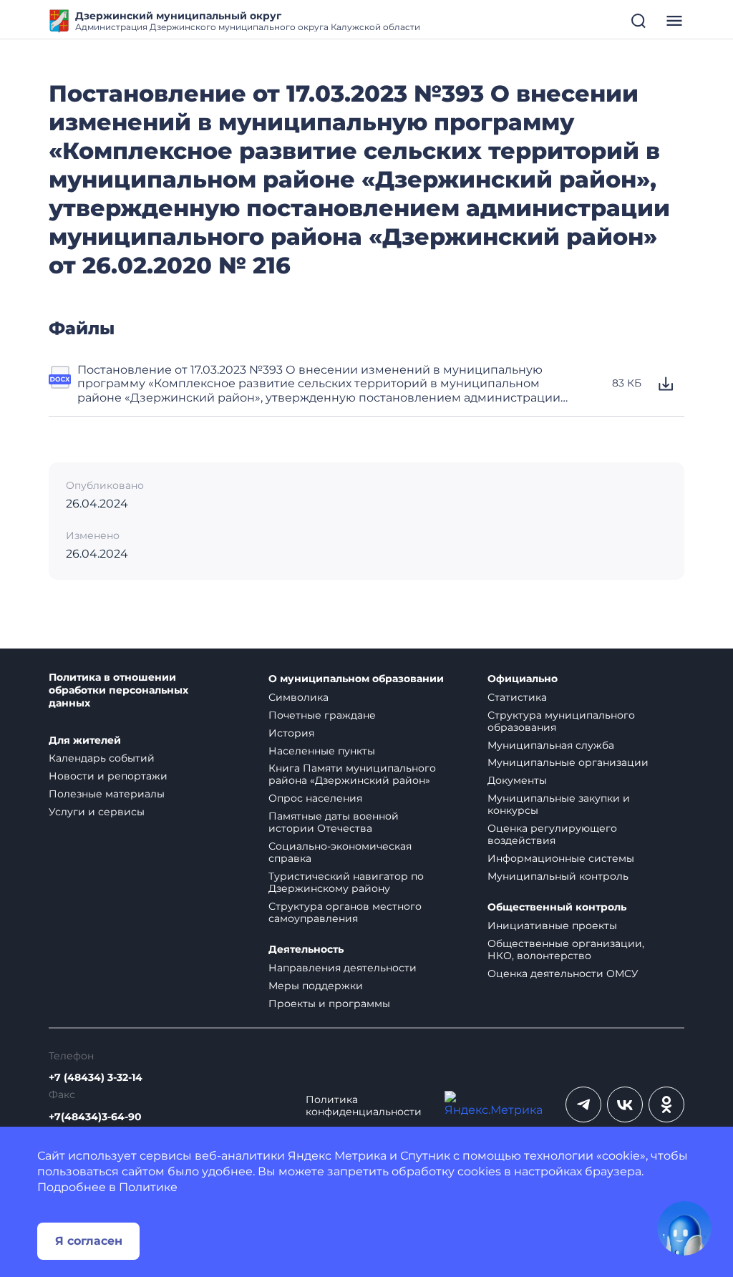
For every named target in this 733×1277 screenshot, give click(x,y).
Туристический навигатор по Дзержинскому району (346, 882)
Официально (522, 679)
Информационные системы (560, 858)
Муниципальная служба (550, 745)
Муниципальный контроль (557, 876)
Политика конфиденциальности (364, 1106)
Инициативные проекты (552, 925)
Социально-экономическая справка (340, 852)
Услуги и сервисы (97, 811)
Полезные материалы (107, 793)
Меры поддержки (315, 985)
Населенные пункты (321, 750)
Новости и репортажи (108, 775)
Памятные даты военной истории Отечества (333, 822)
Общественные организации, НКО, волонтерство (565, 949)
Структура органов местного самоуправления (345, 912)
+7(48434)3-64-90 (95, 1117)
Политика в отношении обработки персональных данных (118, 690)
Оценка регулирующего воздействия (552, 834)
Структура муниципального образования (561, 721)
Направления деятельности (342, 967)
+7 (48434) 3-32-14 (95, 1078)
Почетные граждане (322, 715)
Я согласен (88, 1241)
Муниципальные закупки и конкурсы (558, 804)
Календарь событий (102, 758)
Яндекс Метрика (337, 1155)
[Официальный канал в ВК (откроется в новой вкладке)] (625, 1104)
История (291, 733)
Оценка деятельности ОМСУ (563, 973)
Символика (298, 697)
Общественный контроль (556, 907)
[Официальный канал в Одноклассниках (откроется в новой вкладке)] (666, 1104)
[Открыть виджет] (684, 1228)
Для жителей (85, 740)
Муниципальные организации (568, 762)
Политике (148, 1187)
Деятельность (306, 949)
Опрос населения (315, 798)
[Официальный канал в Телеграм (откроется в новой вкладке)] (583, 1104)
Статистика (517, 697)
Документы (517, 780)
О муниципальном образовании (356, 679)
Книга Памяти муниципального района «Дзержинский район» (352, 774)
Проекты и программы (329, 1003)
